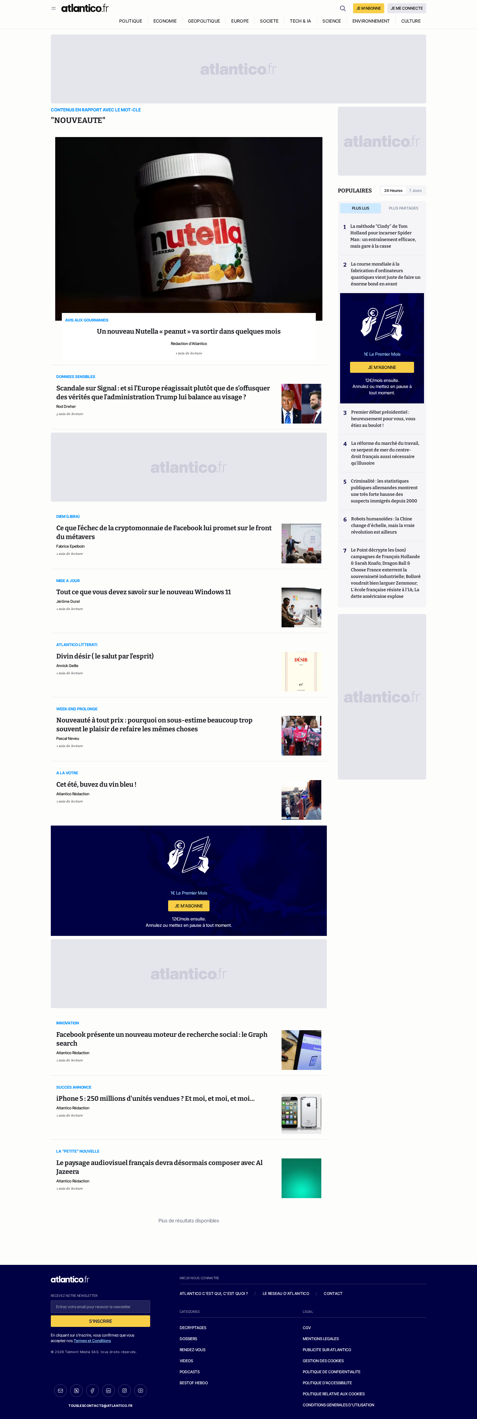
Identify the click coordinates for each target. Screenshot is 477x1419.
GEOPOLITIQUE (204, 21)
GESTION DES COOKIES (323, 1360)
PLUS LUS (360, 208)
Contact (333, 1293)
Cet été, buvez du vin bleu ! (96, 784)
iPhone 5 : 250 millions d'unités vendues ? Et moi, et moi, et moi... (155, 1098)
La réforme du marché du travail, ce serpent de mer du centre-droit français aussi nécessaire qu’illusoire (385, 453)
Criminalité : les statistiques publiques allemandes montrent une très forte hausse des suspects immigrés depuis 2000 (384, 491)
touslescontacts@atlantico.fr (100, 1406)
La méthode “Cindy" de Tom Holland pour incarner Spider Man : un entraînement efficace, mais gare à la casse (383, 236)
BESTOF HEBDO (194, 1382)
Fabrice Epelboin (70, 546)
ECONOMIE (165, 21)
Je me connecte (407, 8)
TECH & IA (300, 21)
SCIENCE (331, 21)
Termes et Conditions (92, 1340)
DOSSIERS (188, 1338)
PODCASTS (190, 1371)
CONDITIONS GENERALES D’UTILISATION (338, 1404)
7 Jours (415, 190)
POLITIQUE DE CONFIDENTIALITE (332, 1371)
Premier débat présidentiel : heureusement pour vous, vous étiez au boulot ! (383, 418)
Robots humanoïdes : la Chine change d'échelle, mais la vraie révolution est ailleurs (383, 525)
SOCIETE (269, 21)
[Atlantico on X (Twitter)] (76, 1390)
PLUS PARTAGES (403, 208)
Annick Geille (67, 665)
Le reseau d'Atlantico (286, 1293)
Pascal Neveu (67, 738)
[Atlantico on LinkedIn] (108, 1390)
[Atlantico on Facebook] (92, 1390)
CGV (307, 1327)
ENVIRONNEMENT (371, 21)
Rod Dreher (66, 406)
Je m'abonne (189, 906)
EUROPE (240, 21)
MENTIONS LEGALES (321, 1338)
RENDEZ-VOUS (192, 1349)
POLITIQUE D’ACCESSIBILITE (327, 1382)
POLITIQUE (130, 21)
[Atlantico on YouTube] (140, 1390)
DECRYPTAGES (193, 1327)
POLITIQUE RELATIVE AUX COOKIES (334, 1393)
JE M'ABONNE (368, 8)
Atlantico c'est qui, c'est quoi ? (214, 1293)
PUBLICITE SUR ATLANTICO (327, 1349)
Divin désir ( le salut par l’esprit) (105, 656)
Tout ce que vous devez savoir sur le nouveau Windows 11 (143, 592)
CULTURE (411, 21)
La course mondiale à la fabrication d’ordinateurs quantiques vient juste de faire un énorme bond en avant (385, 274)
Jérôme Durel (68, 601)
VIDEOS (186, 1360)
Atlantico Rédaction (72, 793)
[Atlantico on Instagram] (124, 1390)
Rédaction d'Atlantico (189, 343)
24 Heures (393, 190)
